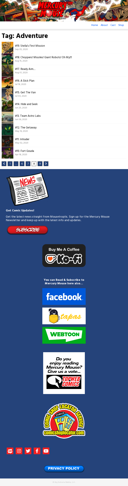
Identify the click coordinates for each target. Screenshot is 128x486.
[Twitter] (28, 451)
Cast (113, 25)
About (104, 25)
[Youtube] (46, 451)
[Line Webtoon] (10, 451)
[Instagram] (19, 451)
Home (94, 25)
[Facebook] (37, 451)
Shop (121, 25)
